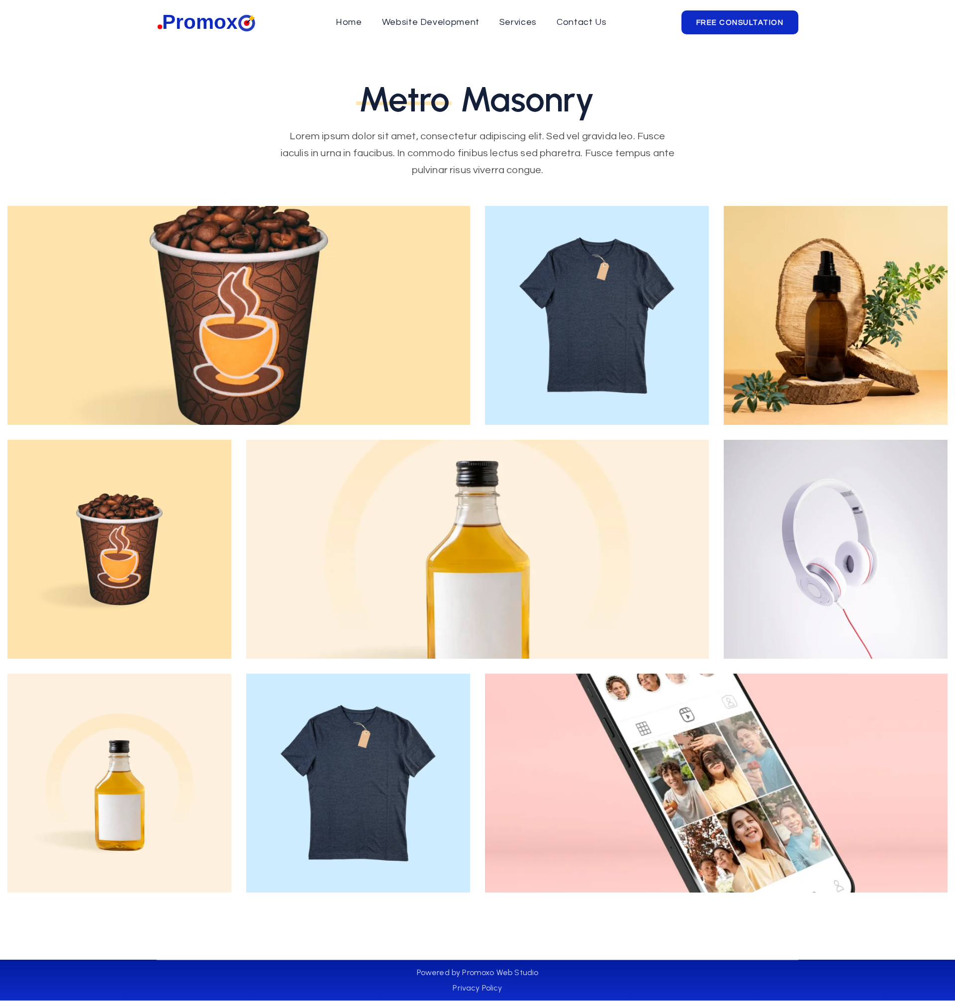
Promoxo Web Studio (499, 972)
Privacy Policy (477, 988)
